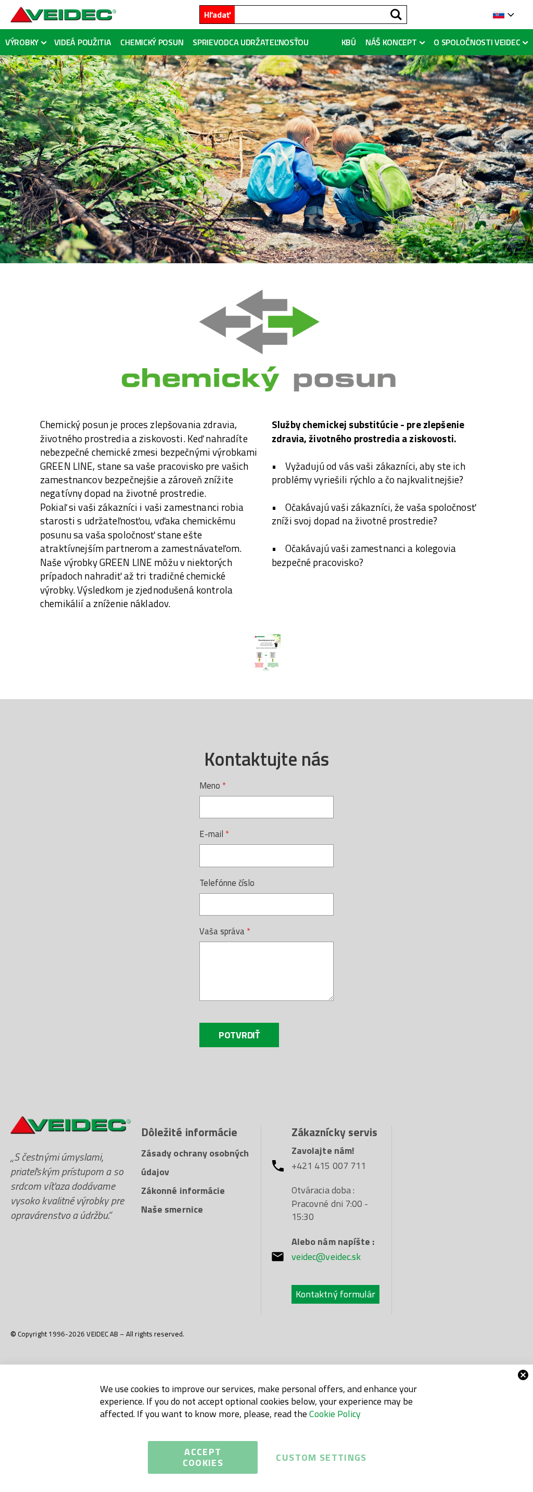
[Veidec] (63, 14)
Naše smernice (172, 1209)
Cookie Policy (335, 1414)
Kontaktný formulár (335, 1294)
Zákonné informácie (183, 1191)
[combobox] (320, 14)
